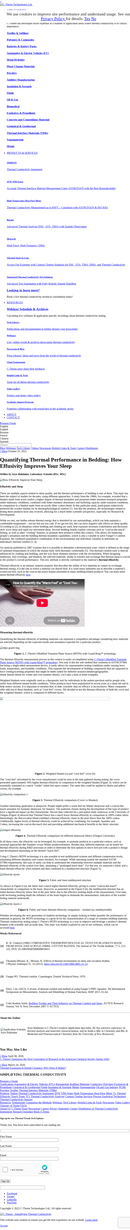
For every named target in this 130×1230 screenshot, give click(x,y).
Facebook (12, 1193)
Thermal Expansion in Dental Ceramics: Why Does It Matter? (33, 1067)
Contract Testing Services (78, 1096)
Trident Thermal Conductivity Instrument (32, 1093)
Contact (74, 1108)
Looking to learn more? (23, 290)
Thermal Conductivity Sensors (16, 1099)
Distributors (91, 448)
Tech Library (23, 448)
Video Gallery (122, 1102)
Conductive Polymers (101, 1084)
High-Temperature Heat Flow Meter (93, 1093)
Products (4, 1093)
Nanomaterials (87, 1087)
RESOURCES (15, 302)
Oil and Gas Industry (107, 1087)
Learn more (91, 1219)
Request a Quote (9, 1081)
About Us (5, 1108)
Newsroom (45, 448)
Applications (7, 1084)
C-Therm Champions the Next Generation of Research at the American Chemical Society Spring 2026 (54, 1059)
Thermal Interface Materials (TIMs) (38, 1090)
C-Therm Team (19, 1108)
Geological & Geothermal (26, 1087)
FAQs (23, 1105)
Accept (4, 1225)
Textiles (14, 1090)
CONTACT (13, 417)
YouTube (12, 1202)
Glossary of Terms (10, 1105)
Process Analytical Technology (109, 1096)
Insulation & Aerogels (59, 1087)
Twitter (10, 1196)
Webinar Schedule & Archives (27, 309)
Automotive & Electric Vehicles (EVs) (34, 1084)
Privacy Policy (53, 18)
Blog (2, 448)
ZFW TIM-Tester (64, 1093)
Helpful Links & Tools (64, 448)
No (93, 18)
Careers (81, 448)
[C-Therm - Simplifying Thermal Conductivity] (16, 4)
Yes (87, 18)
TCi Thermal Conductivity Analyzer (45, 1096)
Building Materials (80, 1084)
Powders (4, 1090)
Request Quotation (23, 1111)
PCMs (122, 1087)
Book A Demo (41, 1111)
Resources (5, 1102)
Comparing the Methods (39, 1102)
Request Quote (8, 423)
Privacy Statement (59, 1108)
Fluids (44, 1087)
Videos (35, 448)
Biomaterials (62, 1084)
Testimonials (18, 1102)
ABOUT (11, 414)
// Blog (3, 451)
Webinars (11, 448)
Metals (75, 1087)
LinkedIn (12, 1199)
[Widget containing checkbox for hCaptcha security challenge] (25, 1169)
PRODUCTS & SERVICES (22, 152)
